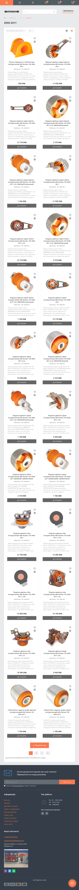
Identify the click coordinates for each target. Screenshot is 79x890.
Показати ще (40, 745)
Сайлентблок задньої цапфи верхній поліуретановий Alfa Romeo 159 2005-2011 (22, 712)
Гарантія (7, 803)
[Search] (54, 12)
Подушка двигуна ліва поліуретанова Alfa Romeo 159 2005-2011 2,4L (57, 594)
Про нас (7, 800)
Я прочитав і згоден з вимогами (21, 786)
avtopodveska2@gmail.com (14, 841)
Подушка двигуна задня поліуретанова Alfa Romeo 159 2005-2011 (57, 300)
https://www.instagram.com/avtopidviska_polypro (42, 813)
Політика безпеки (18, 786)
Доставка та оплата (11, 806)
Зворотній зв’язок (10, 818)
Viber (5, 871)
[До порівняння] (34, 42)
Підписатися (67, 782)
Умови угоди (8, 815)
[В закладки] (34, 38)
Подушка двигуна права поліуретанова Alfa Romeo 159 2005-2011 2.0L (57, 653)
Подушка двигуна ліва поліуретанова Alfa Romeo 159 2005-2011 (21, 535)
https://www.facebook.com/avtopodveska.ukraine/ (46, 813)
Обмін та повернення (11, 809)
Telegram (9, 871)
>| (48, 753)
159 (21, 18)
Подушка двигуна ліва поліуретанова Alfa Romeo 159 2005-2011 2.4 (21, 653)
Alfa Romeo (12, 18)
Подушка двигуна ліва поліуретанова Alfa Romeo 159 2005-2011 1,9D (21, 594)
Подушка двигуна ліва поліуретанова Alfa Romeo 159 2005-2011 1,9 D (57, 535)
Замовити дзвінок (68, 12)
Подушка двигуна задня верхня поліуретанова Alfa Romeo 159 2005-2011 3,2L (21, 123)
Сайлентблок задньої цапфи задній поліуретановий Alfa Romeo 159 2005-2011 (57, 712)
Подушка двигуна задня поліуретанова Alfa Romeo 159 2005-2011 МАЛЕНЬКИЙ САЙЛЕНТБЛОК (57, 476)
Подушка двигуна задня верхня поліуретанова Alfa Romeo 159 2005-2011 (57, 64)
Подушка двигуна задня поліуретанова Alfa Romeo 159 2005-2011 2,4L (21, 359)
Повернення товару (11, 821)
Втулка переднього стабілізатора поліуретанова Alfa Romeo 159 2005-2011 (21, 64)
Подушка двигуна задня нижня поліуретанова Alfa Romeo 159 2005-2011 (57, 182)
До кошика (21, 88)
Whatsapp (13, 871)
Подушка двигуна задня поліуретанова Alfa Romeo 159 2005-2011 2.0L (57, 418)
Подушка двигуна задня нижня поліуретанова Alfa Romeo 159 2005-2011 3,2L (21, 241)
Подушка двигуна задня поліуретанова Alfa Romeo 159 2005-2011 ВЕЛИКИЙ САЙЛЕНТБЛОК (21, 476)
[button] (33, 2)
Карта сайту (8, 824)
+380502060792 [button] (10, 837)
